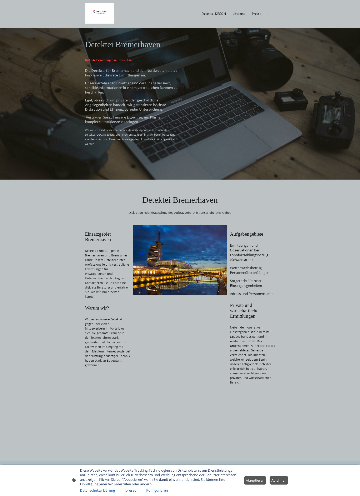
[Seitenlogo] (99, 13)
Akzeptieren (255, 480)
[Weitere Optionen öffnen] (269, 13)
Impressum (131, 490)
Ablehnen (278, 480)
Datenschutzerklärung (97, 490)
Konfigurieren (157, 490)
